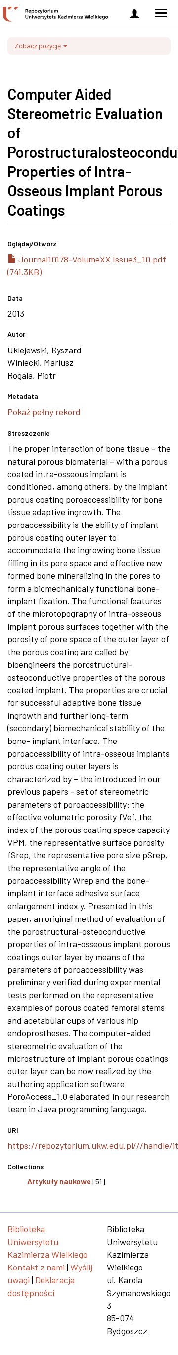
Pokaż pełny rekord (44, 411)
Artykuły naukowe (59, 1181)
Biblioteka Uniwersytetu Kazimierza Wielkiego (47, 1242)
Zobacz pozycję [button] (38, 46)
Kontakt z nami (36, 1267)
